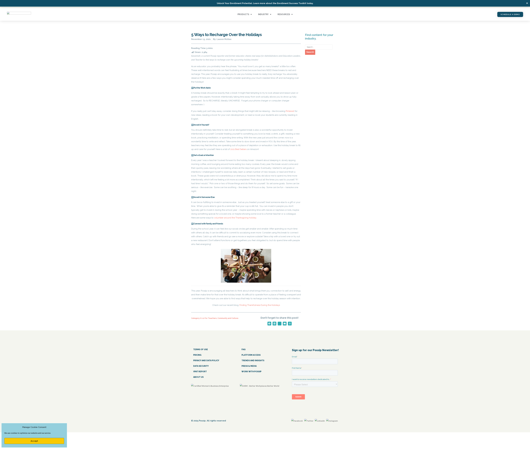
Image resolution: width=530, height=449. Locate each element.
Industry (263, 14)
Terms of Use (200, 349)
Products (243, 14)
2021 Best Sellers (238, 149)
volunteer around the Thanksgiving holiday (235, 217)
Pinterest (290, 111)
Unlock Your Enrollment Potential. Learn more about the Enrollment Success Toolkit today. (265, 3)
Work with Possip (251, 371)
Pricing (197, 355)
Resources (284, 14)
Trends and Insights (253, 360)
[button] (269, 323)
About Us (198, 377)
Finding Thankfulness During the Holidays (259, 305)
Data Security (201, 366)
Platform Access (251, 355)
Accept (34, 441)
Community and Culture (228, 318)
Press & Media (249, 366)
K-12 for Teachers (208, 318)
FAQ (244, 349)
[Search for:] (318, 47)
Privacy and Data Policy (206, 360)
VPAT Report (200, 371)
